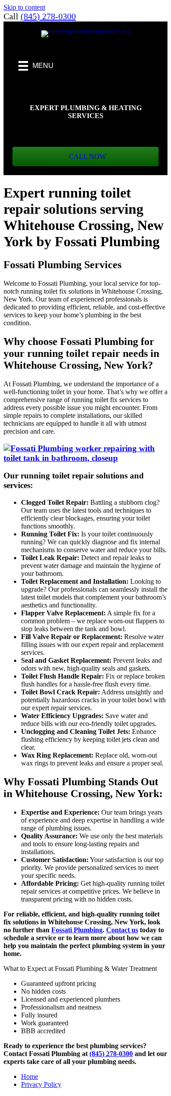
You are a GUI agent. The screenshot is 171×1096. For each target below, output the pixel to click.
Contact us (122, 930)
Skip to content (24, 7)
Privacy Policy (41, 1084)
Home (29, 1076)
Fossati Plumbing (77, 930)
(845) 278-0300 (48, 16)
